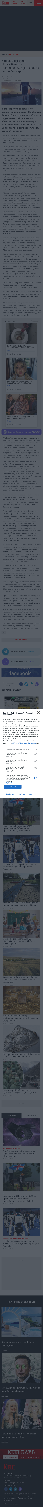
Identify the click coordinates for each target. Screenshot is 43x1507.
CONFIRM (12, 787)
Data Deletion (10, 794)
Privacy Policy (32, 794)
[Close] (39, 713)
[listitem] (21, 749)
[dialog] (21, 753)
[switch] (35, 754)
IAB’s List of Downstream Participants (24, 743)
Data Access (21, 794)
